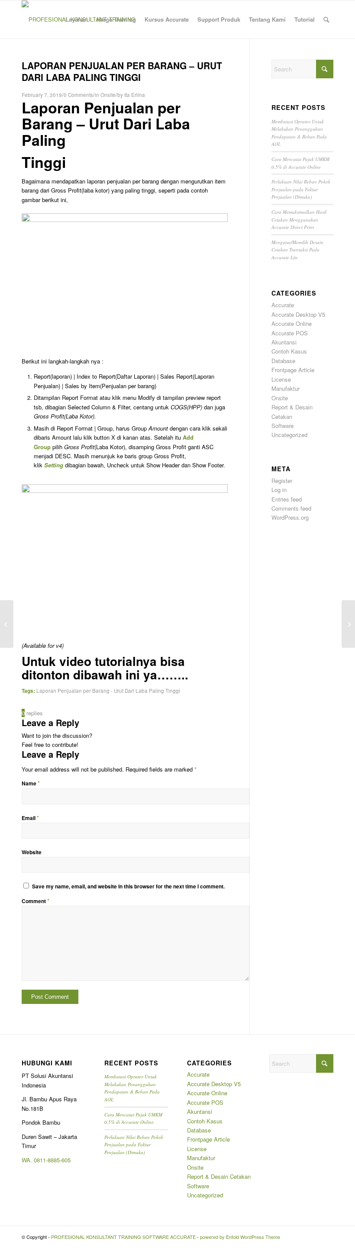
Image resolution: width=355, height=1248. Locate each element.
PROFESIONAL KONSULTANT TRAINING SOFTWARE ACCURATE (123, 1236)
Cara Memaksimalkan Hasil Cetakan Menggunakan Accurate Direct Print (298, 219)
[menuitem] (76, 19)
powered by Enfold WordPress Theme (240, 1236)
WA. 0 (29, 1160)
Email (30, 818)
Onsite (108, 94)
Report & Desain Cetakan (219, 1176)
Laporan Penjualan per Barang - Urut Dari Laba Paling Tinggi (108, 690)
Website (32, 852)
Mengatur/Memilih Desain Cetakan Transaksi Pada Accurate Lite (297, 250)
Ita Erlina (134, 94)
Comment (35, 901)
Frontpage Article (292, 370)
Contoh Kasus (289, 351)
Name (31, 783)
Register (281, 480)
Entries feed (286, 499)
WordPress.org (290, 517)
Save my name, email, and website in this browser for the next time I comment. (128, 886)
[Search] (326, 19)
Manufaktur (285, 388)
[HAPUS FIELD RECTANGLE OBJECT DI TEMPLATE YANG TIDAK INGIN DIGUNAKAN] (6, 624)
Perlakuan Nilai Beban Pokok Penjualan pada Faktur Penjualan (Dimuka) (300, 189)
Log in (279, 490)
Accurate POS (289, 333)
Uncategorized (289, 435)
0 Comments (78, 94)
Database (283, 361)
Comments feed (291, 508)
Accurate (282, 305)
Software (282, 425)
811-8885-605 (54, 1160)
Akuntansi (284, 342)
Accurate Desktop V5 (298, 314)
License (281, 379)
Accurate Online (291, 323)
